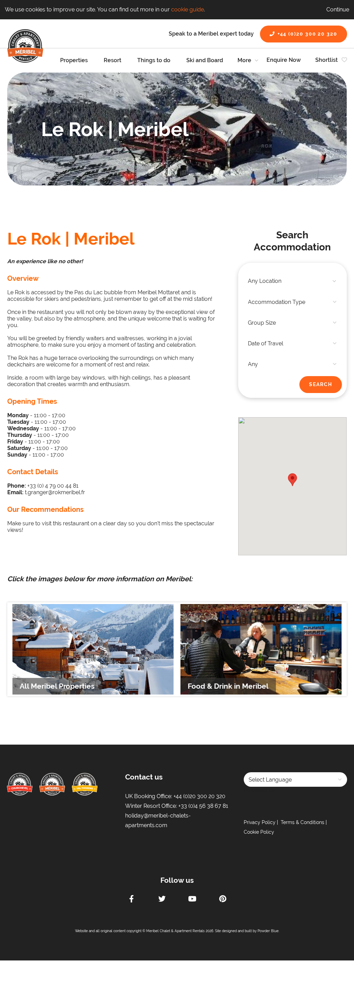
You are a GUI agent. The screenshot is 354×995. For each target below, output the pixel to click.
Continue (337, 9)
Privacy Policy (260, 822)
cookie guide (187, 9)
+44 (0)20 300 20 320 (307, 34)
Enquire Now (284, 60)
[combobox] (292, 281)
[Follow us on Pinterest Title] (222, 900)
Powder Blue (268, 931)
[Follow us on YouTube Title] (192, 900)
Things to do (153, 60)
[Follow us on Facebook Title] (131, 900)
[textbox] (292, 281)
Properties (74, 60)
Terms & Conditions (302, 822)
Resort (112, 60)
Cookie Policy (259, 832)
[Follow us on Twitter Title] (162, 900)
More (244, 60)
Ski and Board (204, 60)
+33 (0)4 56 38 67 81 (203, 806)
